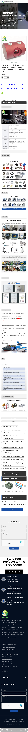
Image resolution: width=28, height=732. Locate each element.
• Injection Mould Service (8, 664)
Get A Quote (14, 571)
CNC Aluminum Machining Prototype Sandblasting (13, 464)
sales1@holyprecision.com (14, 588)
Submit (14, 548)
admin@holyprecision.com (14, 586)
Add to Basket (11, 88)
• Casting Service (6, 661)
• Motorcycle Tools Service (9, 652)
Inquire (11, 84)
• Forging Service (6, 659)
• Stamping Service (7, 657)
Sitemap (17, 724)
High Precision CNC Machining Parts (13, 456)
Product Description (9, 102)
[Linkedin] (5, 671)
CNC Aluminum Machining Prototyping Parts (10, 437)
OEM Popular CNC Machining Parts (12, 447)
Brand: (4, 100)
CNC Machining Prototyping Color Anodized (12, 443)
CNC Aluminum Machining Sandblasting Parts (10, 452)
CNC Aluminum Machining (10, 427)
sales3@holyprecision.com (14, 593)
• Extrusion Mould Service (9, 666)
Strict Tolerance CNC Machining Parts (13, 468)
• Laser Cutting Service (8, 649)
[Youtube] (7, 671)
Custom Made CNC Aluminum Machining (11, 431)
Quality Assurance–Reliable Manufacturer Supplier (14, 502)
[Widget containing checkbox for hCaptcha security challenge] (12, 543)
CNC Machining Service (9, 645)
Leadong (11, 724)
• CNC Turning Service (8, 647)
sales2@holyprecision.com (14, 591)
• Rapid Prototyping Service (9, 654)
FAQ (12, 509)
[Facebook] (2, 671)
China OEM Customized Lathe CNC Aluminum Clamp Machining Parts (19, 491)
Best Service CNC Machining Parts (12, 459)
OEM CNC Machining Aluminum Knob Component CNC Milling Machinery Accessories (9, 491)
